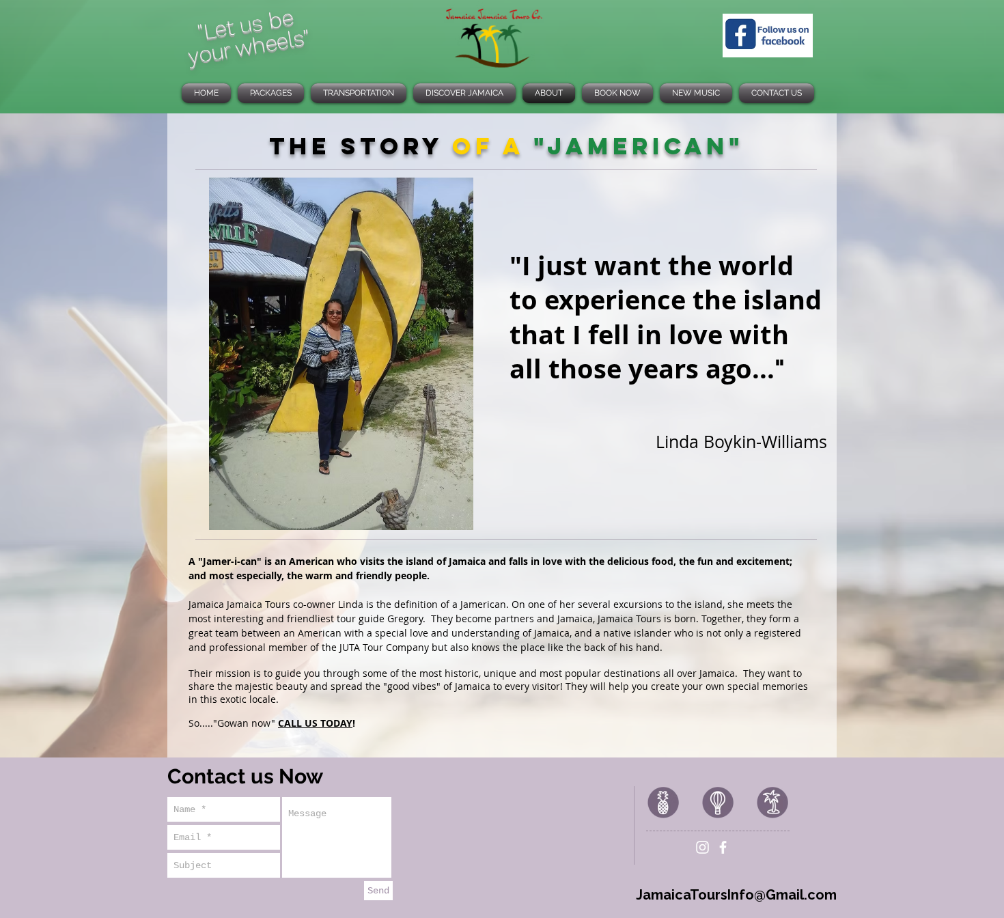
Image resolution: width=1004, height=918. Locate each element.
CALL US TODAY (315, 723)
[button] (340, 354)
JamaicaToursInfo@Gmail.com (736, 895)
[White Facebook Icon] (722, 847)
